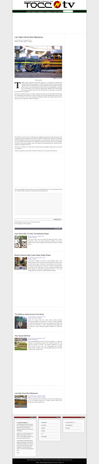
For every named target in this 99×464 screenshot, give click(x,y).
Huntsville (21, 41)
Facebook (44, 436)
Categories (48, 11)
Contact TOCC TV (70, 422)
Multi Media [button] (40, 11)
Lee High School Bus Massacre (29, 37)
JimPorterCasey (46, 459)
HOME (28, 11)
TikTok (43, 428)
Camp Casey (64, 459)
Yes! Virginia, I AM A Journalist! (23, 223)
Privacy (68, 428)
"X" (42, 433)
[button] (72, 11)
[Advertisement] (49, 23)
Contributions (69, 425)
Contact (70, 459)
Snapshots (30, 41)
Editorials (34, 11)
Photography (35, 339)
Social (55, 11)
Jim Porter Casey (19, 40)
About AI (60, 11)
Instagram (44, 422)
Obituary (25, 41)
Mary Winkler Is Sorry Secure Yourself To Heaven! (28, 222)
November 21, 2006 (27, 40)
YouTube (44, 425)
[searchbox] (68, 11)
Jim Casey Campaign (55, 459)
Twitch (43, 431)
